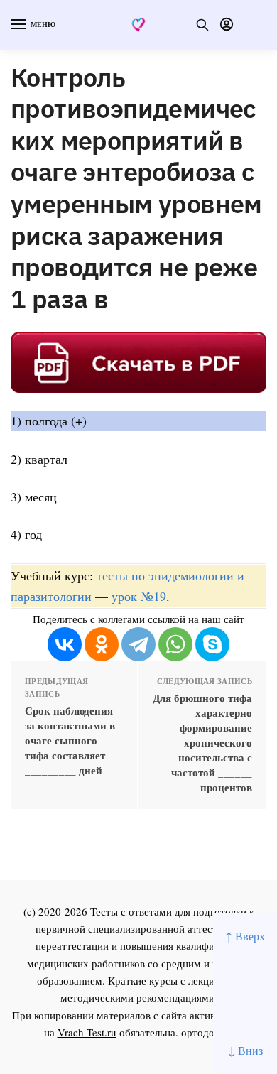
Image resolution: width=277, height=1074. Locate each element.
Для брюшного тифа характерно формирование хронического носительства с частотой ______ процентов (202, 742)
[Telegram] (138, 644)
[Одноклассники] (102, 644)
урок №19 (139, 595)
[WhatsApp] (175, 644)
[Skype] (212, 644)
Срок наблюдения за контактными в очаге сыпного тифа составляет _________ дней (70, 740)
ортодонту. (207, 1032)
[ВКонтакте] (65, 644)
